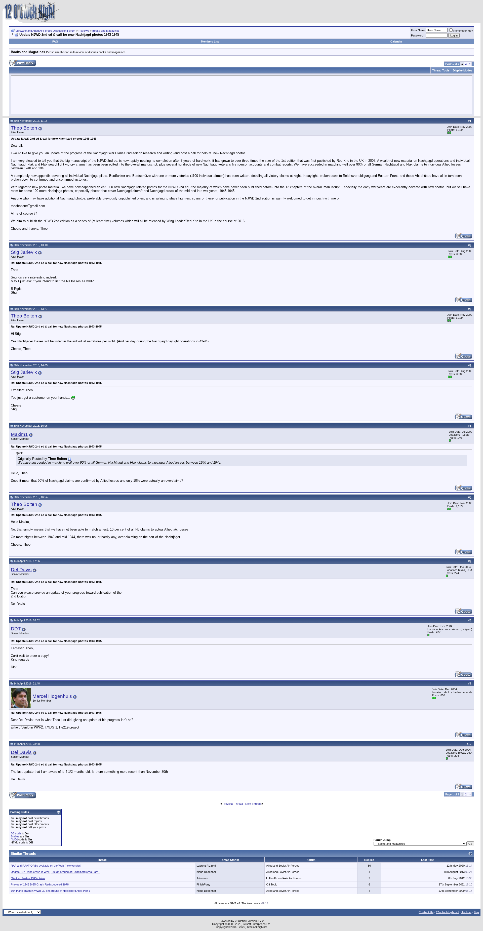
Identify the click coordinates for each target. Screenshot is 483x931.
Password (417, 35)
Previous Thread (233, 803)
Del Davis (21, 569)
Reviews (83, 30)
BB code (16, 833)
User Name (418, 30)
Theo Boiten (24, 128)
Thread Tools (441, 70)
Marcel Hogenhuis (52, 696)
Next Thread (253, 803)
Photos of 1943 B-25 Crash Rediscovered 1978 (40, 884)
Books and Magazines (105, 30)
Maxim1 (19, 434)
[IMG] (14, 839)
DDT (16, 628)
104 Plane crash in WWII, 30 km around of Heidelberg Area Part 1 (50, 890)
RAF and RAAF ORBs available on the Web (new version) (46, 865)
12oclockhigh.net (447, 912)
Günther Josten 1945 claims (28, 878)
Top (476, 912)
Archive (466, 912)
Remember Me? (463, 30)
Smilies (15, 836)
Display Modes (462, 70)
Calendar (396, 41)
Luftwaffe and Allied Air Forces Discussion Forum (45, 30)
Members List (210, 41)
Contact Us (426, 912)
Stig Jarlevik (24, 252)
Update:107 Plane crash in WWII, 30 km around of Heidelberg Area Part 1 (55, 871)
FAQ (55, 41)
